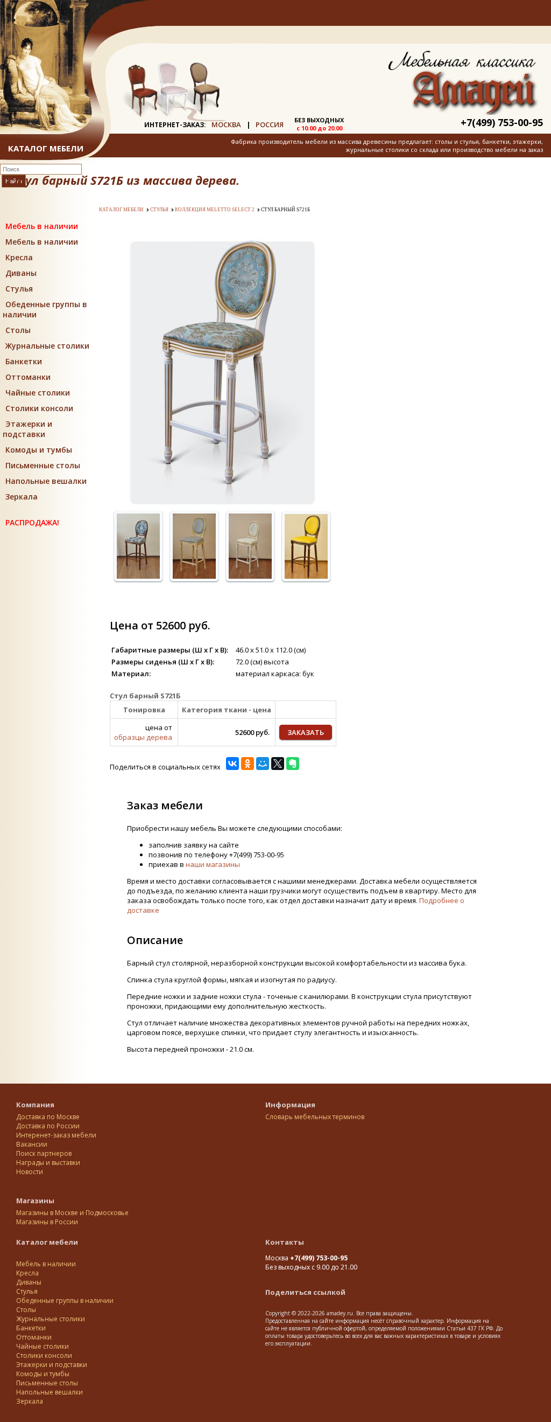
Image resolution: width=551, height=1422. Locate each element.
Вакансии (31, 1144)
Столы (18, 330)
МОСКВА (226, 124)
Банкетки (23, 361)
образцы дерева (143, 737)
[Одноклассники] (247, 763)
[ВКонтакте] (232, 763)
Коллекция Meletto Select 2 (215, 209)
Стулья (19, 288)
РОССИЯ (270, 124)
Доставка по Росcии (48, 1125)
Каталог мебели (121, 209)
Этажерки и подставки (27, 429)
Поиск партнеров (44, 1153)
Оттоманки (28, 377)
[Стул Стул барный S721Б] (222, 504)
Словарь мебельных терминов (314, 1116)
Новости (29, 1171)
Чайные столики (37, 392)
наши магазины (213, 864)
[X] (277, 763)
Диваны (21, 273)
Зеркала (21, 496)
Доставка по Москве (48, 1116)
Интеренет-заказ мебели (56, 1135)
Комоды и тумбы (38, 450)
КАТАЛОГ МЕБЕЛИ (45, 148)
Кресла (19, 257)
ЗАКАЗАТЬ (305, 732)
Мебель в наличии (41, 226)
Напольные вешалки (46, 481)
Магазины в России (47, 1221)
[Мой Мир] (262, 763)
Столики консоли (39, 408)
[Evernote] (292, 763)
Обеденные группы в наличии (65, 1300)
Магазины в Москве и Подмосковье (72, 1212)
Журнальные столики (47, 346)
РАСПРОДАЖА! (32, 522)
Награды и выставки (48, 1162)
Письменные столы (42, 465)
